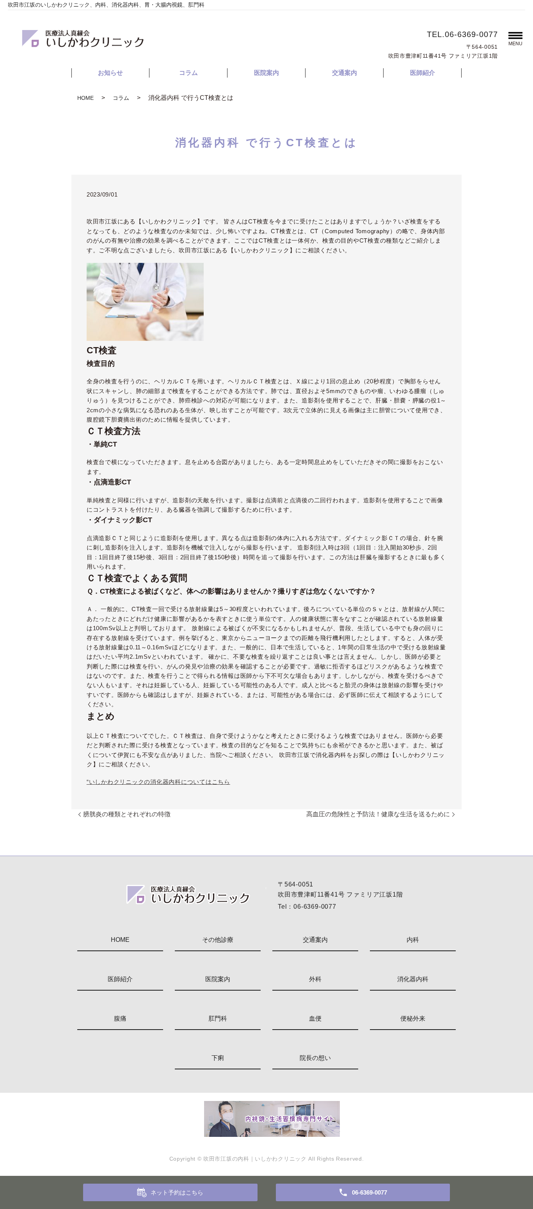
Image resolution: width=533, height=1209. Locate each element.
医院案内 (266, 72)
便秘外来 (412, 1018)
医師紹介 (422, 72)
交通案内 (344, 72)
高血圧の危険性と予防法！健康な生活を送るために (378, 814)
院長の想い (315, 1058)
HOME (85, 98)
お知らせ (110, 72)
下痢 (217, 1058)
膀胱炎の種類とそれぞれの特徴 (127, 814)
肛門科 (217, 1018)
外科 (315, 979)
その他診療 (217, 939)
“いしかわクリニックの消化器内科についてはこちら (158, 781)
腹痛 (120, 1018)
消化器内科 (412, 979)
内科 (413, 939)
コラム (188, 72)
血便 (315, 1018)
